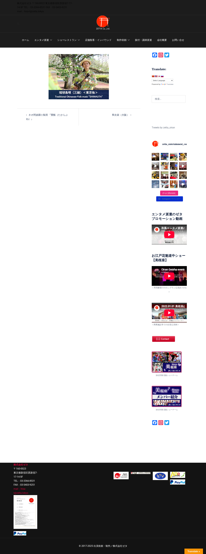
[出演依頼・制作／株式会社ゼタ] (103, 23)
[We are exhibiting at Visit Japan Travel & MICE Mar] (174, 175)
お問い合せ (178, 40)
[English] (156, 76)
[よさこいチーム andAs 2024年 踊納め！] (155, 166)
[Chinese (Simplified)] (153, 76)
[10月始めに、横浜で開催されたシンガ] (155, 157)
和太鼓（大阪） (120, 114)
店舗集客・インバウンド (98, 40)
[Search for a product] (18, 24)
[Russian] (162, 76)
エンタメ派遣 (41, 40)
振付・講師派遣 (143, 40)
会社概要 (162, 40)
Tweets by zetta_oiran (163, 127)
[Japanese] (159, 76)
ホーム (25, 40)
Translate (169, 84)
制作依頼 (122, 40)
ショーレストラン (67, 40)
